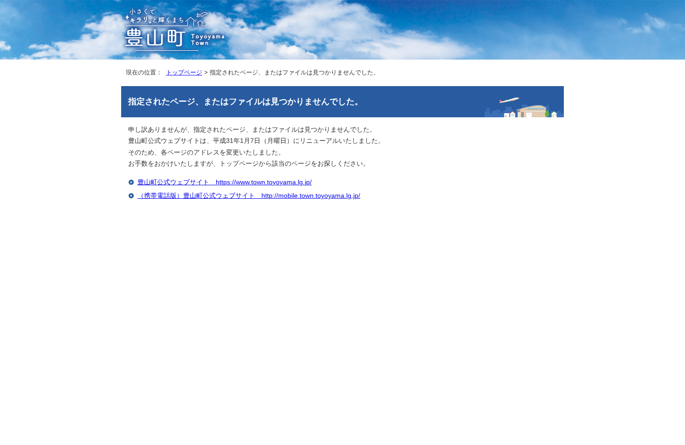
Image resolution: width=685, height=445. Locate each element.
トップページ (184, 72)
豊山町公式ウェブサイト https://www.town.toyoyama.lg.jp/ (224, 182)
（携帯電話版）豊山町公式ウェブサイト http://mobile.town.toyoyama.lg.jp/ (248, 195)
